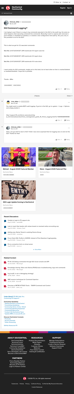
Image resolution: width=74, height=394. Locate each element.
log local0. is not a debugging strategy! (20, 273)
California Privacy (36, 384)
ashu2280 (19, 222)
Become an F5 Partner (17, 365)
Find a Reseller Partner (17, 361)
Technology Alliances (17, 363)
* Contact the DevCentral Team (14, 312)
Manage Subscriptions (56, 341)
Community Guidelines (17, 348)
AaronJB (18, 281)
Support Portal (57, 348)
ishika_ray (19, 287)
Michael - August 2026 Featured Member (18, 169)
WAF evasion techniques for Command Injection (23, 279)
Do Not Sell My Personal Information (52, 384)
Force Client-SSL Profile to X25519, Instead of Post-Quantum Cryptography (32, 238)
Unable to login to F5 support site (19, 220)
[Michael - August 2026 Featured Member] (19, 157)
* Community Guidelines (11, 305)
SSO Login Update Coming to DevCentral (18, 202)
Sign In (69, 8)
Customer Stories (37, 346)
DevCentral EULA (17, 350)
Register (63, 8)
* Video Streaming (10, 322)
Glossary (37, 344)
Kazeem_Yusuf (21, 228)
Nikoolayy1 (20, 263)
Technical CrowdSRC (17, 346)
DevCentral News (8, 172)
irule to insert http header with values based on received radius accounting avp (33, 226)
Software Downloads (57, 346)
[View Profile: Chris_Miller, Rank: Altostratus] (8, 102)
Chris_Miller (14, 101)
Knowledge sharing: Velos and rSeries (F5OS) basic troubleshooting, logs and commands (36, 267)
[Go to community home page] (14, 8)
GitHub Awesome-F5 (10, 325)
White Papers (37, 342)
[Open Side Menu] (2, 8)
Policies (22, 384)
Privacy (27, 384)
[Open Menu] (71, 13)
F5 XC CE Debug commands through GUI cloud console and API (28, 261)
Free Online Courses (37, 350)
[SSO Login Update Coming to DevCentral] (19, 190)
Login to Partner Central (17, 366)
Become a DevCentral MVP (17, 353)
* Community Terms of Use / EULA (15, 307)
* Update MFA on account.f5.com (14, 314)
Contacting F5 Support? (11, 298)
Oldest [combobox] (70, 96)
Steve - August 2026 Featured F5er (53, 169)
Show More (38, 249)
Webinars (37, 348)
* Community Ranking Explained (14, 308)
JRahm (18, 275)
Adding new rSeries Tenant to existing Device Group (24, 232)
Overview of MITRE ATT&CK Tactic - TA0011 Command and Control (29, 285)
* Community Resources (11, 310)
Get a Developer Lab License (17, 352)
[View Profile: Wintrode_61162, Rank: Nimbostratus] (6, 23)
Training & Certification (37, 352)
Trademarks (14, 384)
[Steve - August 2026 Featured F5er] (55, 157)
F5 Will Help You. (14, 296)
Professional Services (57, 342)
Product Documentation (37, 341)
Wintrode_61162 (14, 22)
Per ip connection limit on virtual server (20, 244)
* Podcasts (7, 319)
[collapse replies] (2, 101)
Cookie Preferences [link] (37, 387)
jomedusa (19, 234)
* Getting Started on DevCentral (14, 303)
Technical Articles (17, 344)
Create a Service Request (56, 344)
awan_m (19, 246)
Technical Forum (7, 13)
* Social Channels (9, 320)
